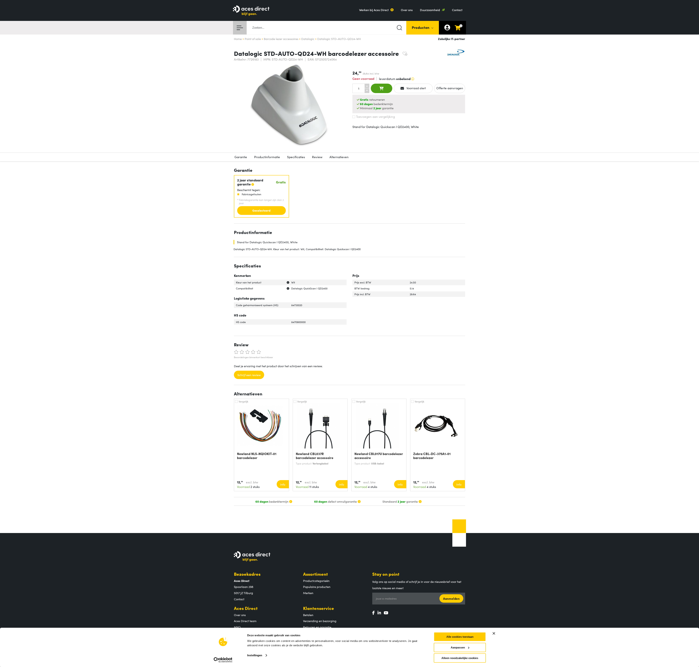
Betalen (308, 615)
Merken (308, 593)
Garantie (240, 157)
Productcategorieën (316, 581)
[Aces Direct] (251, 10)
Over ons (407, 9)
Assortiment (315, 574)
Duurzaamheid (430, 9)
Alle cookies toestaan (459, 636)
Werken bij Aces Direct (374, 9)
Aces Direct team (245, 621)
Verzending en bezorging (319, 621)
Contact (457, 9)
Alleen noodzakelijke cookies (459, 658)
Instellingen (254, 655)
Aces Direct (246, 608)
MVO (237, 627)
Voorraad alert (416, 88)
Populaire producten (316, 587)
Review (317, 157)
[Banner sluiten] (494, 633)
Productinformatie (267, 157)
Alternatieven (339, 157)
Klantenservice (318, 608)
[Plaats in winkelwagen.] (381, 88)
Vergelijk (243, 401)
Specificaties (296, 157)
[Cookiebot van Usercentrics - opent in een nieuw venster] (223, 660)
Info (282, 484)
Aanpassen (458, 647)
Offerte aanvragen (449, 88)
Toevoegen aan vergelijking (375, 116)
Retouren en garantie (317, 627)
